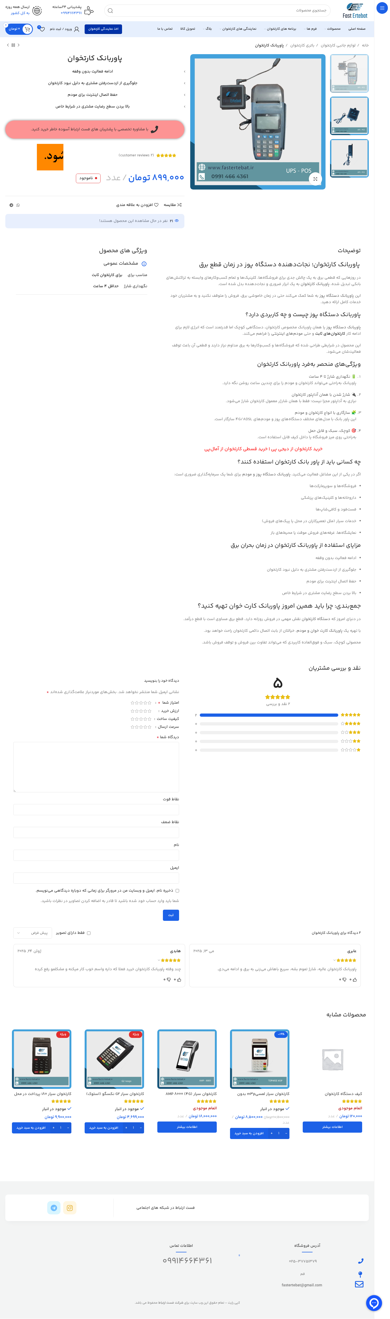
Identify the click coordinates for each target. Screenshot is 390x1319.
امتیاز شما (168, 703)
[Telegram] (53, 1207)
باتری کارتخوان (301, 45)
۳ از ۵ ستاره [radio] (141, 703)
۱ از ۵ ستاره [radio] (149, 703)
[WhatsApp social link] (18, 205)
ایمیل (174, 868)
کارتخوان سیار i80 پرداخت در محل (42, 1094)
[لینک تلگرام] (11, 205)
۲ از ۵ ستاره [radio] (145, 703)
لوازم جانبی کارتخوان (338, 45)
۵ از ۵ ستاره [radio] (132, 703)
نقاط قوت (171, 799)
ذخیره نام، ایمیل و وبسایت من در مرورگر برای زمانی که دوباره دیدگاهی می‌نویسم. (104, 891)
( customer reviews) (136, 155)
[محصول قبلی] (18, 45)
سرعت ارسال (168, 727)
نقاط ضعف (170, 822)
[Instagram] (69, 1207)
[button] (259, 1133)
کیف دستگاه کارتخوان (343, 1094)
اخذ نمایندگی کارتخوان (103, 29)
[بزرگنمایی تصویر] (315, 179)
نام (176, 845)
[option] (349, 73)
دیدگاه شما (168, 737)
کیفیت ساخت (167, 719)
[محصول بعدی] (8, 45)
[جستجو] (110, 11)
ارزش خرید (169, 711)
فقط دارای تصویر (70, 933)
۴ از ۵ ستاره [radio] (137, 703)
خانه (365, 45)
